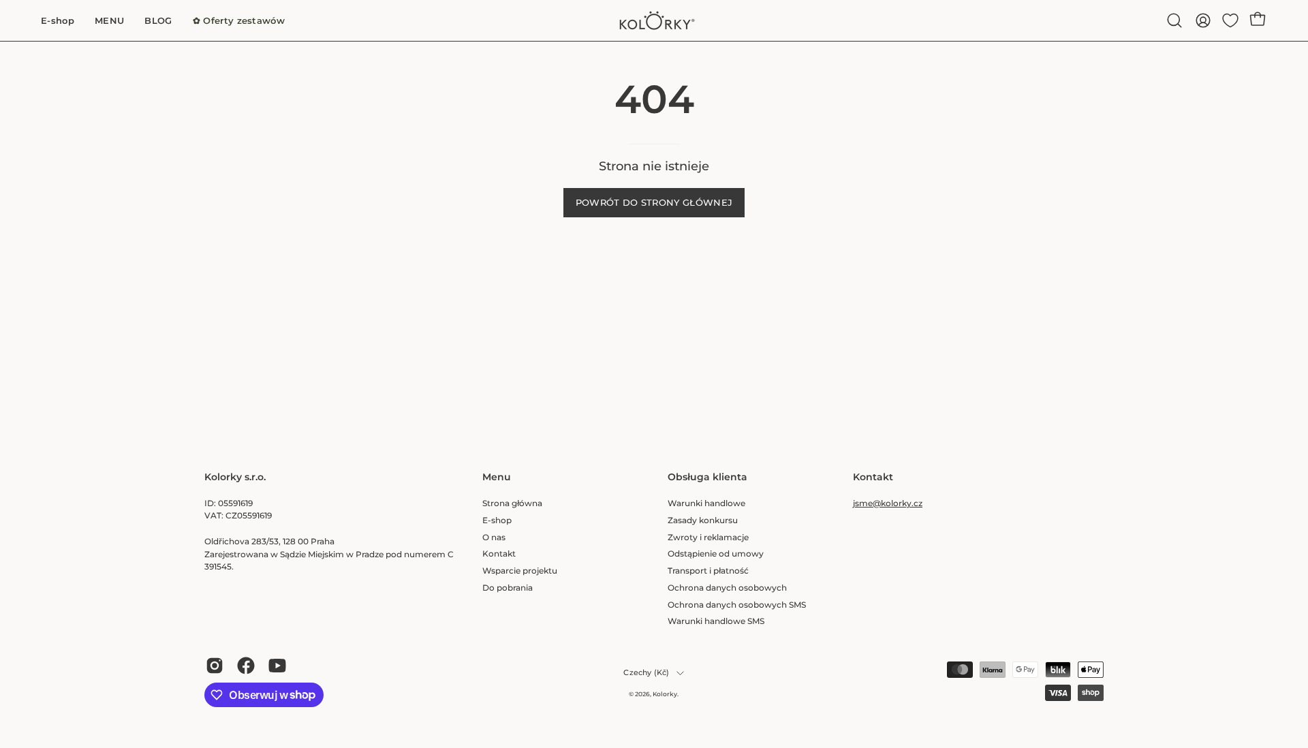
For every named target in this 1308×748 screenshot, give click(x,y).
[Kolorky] (654, 20)
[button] (1174, 20)
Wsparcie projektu (519, 570)
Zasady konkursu (703, 519)
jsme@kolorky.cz (887, 503)
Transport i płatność (708, 570)
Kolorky (665, 694)
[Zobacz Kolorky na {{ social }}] (214, 665)
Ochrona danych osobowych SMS (737, 604)
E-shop (497, 519)
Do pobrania (507, 587)
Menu (496, 477)
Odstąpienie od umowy (716, 553)
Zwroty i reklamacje (708, 536)
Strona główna (512, 503)
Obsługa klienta (707, 477)
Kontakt (499, 553)
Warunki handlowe (706, 503)
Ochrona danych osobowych (727, 587)
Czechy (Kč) (646, 672)
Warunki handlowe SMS (716, 621)
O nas (493, 536)
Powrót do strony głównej (654, 203)
